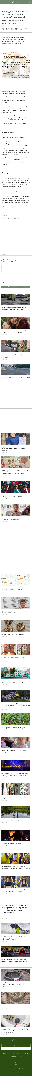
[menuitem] (4, 1053)
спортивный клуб (8, 218)
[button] (15, 277)
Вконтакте (11, 1053)
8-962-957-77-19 (12, 120)
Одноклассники (26, 1053)
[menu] (15, 287)
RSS (21, 1056)
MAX (18, 1053)
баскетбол (16, 218)
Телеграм (4, 1053)
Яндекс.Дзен (14, 1056)
